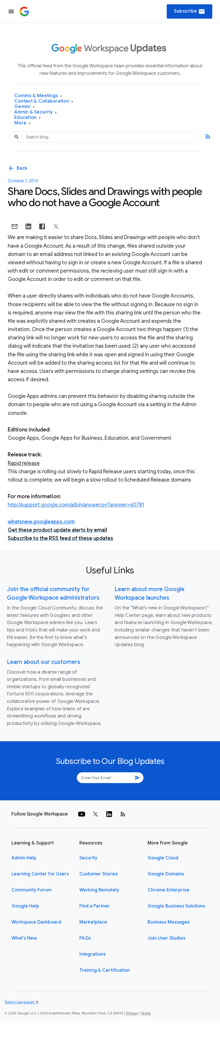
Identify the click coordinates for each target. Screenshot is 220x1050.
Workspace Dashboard (36, 922)
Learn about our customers (43, 662)
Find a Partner (94, 906)
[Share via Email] (14, 226)
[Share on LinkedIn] (28, 226)
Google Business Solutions (176, 906)
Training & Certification (104, 970)
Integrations (92, 954)
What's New (24, 938)
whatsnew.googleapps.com (41, 522)
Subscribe (189, 11)
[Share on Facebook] (42, 226)
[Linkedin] (109, 814)
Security (88, 858)
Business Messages (169, 922)
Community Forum (31, 890)
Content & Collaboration (43, 101)
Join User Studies (166, 938)
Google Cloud (163, 858)
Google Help (25, 906)
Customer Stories (98, 874)
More (22, 123)
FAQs (85, 938)
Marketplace (93, 922)
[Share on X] (56, 226)
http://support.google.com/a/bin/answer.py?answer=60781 (76, 505)
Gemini (24, 107)
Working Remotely (99, 890)
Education (27, 117)
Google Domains (166, 874)
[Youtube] (82, 814)
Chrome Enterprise (168, 890)
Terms (146, 1013)
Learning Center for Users (40, 874)
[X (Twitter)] (95, 814)
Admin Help (23, 858)
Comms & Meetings (38, 96)
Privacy (132, 1013)
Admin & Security (35, 112)
